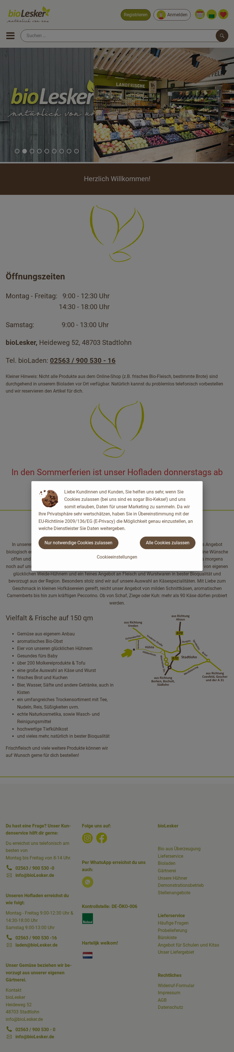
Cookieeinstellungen (117, 557)
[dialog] (117, 526)
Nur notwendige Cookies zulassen (78, 542)
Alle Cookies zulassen (167, 542)
